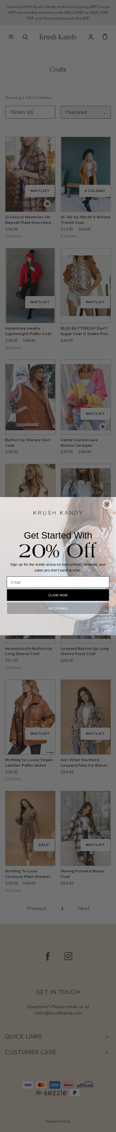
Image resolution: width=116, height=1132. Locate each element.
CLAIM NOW (58, 595)
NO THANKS (58, 608)
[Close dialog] (107, 504)
